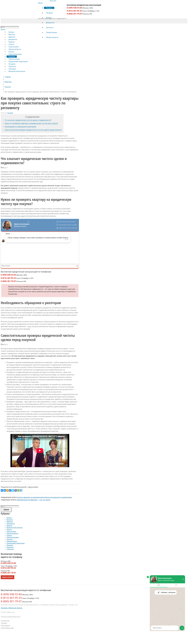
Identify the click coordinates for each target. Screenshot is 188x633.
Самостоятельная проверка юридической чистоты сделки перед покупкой (33, 130)
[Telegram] (21, 490)
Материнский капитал (15, 527)
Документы (11, 524)
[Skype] (13, 490)
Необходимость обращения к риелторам (20, 126)
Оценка (9, 535)
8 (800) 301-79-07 (74, 13)
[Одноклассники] (7, 490)
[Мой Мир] (10, 490)
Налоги (9, 529)
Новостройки (11, 531)
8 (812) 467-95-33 (74, 11)
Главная (8, 77)
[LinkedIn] (5, 490)
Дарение (10, 522)
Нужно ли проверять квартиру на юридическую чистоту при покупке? (31, 123)
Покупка (8, 87)
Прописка (10, 547)
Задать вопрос (7, 577)
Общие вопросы (12, 533)
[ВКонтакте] (2, 490)
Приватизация (12, 541)
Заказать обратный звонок (11, 608)
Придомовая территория (15, 543)
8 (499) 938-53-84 (74, 7)
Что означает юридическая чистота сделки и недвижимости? (28, 120)
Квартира (8, 82)
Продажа (10, 545)
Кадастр (9, 525)
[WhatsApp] (18, 490)
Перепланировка (13, 537)
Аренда (9, 518)
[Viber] (15, 490)
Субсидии (10, 549)
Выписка (10, 520)
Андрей (10, 113)
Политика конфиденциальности (10, 616)
